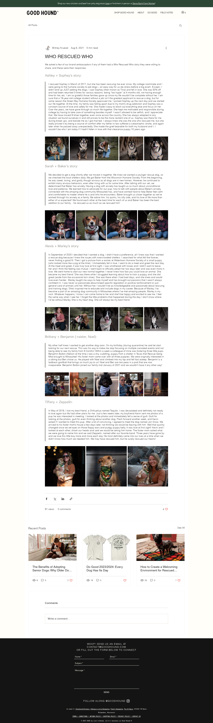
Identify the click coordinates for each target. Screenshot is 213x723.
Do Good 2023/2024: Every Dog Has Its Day (105, 568)
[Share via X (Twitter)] (54, 498)
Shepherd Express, (83, 709)
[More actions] (166, 48)
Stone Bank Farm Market (144, 3)
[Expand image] (57, 148)
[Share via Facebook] (46, 498)
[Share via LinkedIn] (62, 498)
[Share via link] (71, 498)
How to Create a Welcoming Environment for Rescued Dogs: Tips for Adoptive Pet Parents (158, 568)
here (108, 3)
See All (181, 527)
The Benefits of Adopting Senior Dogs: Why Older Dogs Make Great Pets (52, 568)
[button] (124, 12)
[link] (184, 12)
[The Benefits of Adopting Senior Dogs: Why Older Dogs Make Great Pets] (52, 547)
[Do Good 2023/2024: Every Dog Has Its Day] (107, 547)
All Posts (32, 25)
